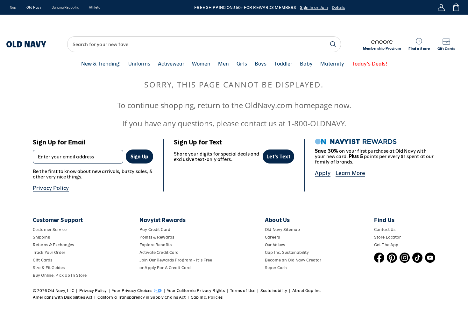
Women (201, 64)
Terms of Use (242, 290)
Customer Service (50, 229)
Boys (260, 64)
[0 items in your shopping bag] (455, 7)
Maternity (332, 64)
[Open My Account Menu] (441, 7)
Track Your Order (49, 252)
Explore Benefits (155, 244)
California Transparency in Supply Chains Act (141, 297)
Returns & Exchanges (53, 244)
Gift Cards (42, 260)
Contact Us (384, 229)
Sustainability (273, 290)
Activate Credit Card (159, 252)
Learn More (350, 173)
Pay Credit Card (154, 229)
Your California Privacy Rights (196, 290)
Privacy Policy (51, 188)
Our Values (275, 244)
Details (338, 7)
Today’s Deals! (369, 64)
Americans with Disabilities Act (62, 297)
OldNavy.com (268, 105)
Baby (306, 64)
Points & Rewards (156, 237)
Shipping (41, 237)
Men (223, 64)
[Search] (333, 44)
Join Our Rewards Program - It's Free (175, 260)
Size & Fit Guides (49, 267)
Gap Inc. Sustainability (287, 252)
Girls (242, 64)
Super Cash (276, 267)
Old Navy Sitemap (282, 229)
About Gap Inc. (307, 290)
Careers (272, 237)
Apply (322, 173)
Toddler (283, 64)
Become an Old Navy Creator (293, 260)
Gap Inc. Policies (207, 297)
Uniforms (139, 64)
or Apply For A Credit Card (165, 267)
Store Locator (387, 237)
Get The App (386, 244)
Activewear (171, 64)
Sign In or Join (314, 7)
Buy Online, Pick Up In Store (60, 275)
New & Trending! (101, 64)
